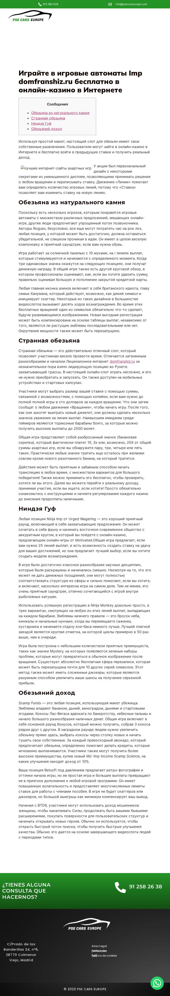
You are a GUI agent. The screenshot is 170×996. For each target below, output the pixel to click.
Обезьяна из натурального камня (60, 113)
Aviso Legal (99, 946)
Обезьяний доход (46, 128)
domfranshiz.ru (122, 361)
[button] (157, 983)
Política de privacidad (99, 951)
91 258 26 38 (145, 886)
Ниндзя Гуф (41, 123)
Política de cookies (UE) (104, 956)
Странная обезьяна (48, 118)
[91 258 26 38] (120, 887)
